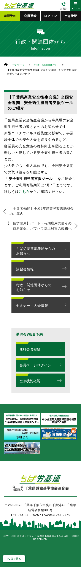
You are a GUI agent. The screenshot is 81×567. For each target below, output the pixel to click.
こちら (24, 191)
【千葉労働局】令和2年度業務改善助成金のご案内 (42, 211)
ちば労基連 (40, 485)
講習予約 (10, 16)
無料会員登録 (30, 349)
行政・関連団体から (46, 65)
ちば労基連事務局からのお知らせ (35, 251)
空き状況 (71, 16)
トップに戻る (72, 554)
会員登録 (30, 16)
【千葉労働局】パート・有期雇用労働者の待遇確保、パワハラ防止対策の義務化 (38, 225)
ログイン (50, 16)
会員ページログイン (35, 365)
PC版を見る (14, 558)
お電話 (63, 8)
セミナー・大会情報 (32, 305)
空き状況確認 (30, 381)
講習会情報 (25, 269)
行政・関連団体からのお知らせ (34, 287)
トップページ (16, 65)
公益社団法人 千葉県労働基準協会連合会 (18, 5)
